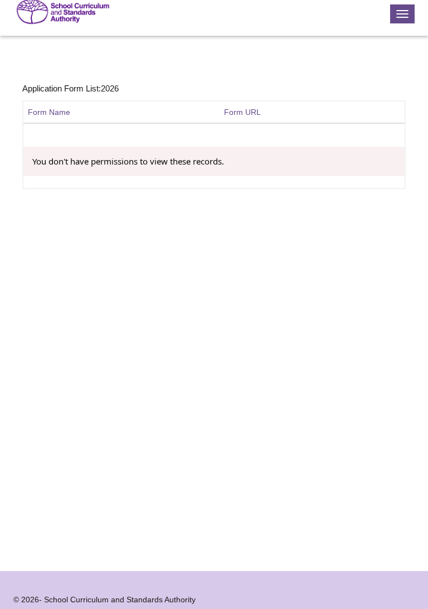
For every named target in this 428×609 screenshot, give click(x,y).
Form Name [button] (49, 112)
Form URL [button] (242, 112)
